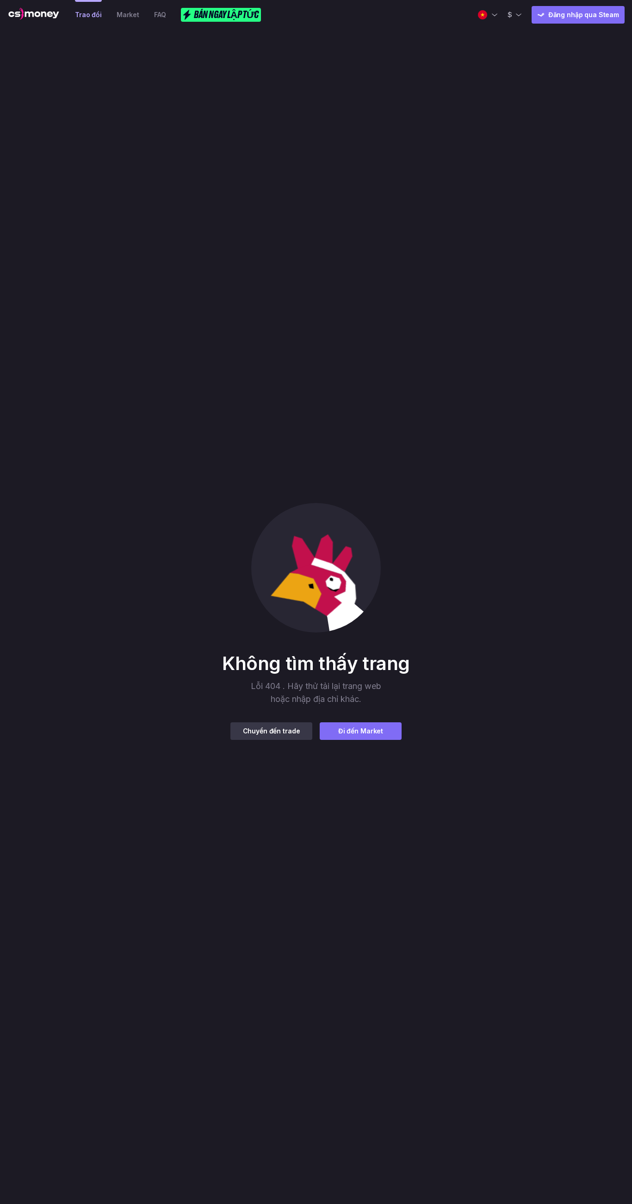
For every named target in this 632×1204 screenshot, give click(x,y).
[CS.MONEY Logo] (34, 15)
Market (128, 15)
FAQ (160, 15)
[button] (316, 568)
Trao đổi (88, 15)
